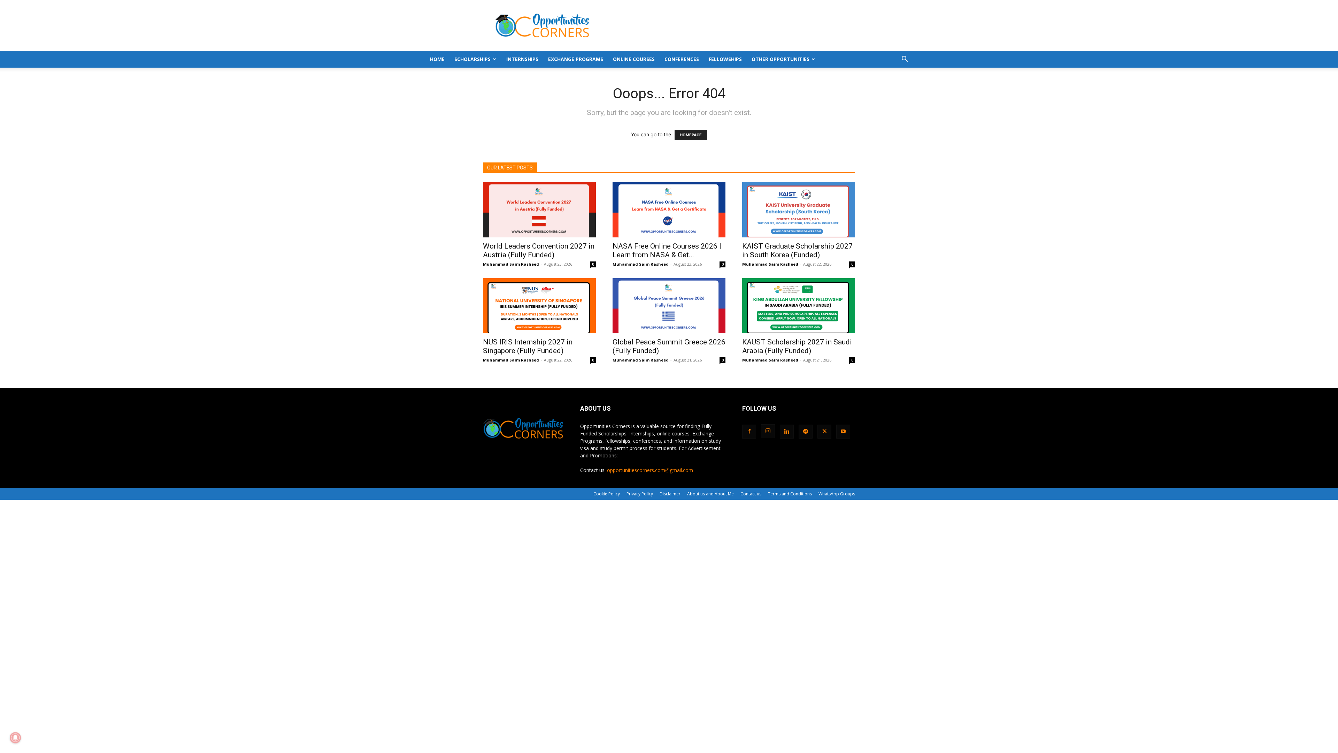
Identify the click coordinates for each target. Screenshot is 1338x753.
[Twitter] (824, 432)
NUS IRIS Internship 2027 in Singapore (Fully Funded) (527, 346)
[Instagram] (768, 431)
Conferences (681, 59)
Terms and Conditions (790, 494)
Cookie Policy (606, 494)
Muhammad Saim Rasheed (511, 264)
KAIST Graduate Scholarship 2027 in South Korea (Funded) (797, 250)
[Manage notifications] (15, 737)
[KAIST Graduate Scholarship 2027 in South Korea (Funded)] (798, 209)
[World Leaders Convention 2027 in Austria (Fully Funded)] (539, 209)
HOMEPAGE (691, 134)
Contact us (750, 494)
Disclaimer (670, 494)
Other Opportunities (780, 59)
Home (437, 59)
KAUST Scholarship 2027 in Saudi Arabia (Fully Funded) (797, 346)
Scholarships (472, 59)
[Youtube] (843, 432)
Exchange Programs (575, 59)
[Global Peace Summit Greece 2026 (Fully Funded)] (669, 306)
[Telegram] (806, 432)
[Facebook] (749, 432)
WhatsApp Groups (836, 494)
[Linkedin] (787, 432)
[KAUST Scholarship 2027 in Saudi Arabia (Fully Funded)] (798, 306)
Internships (522, 59)
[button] (904, 59)
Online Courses (634, 59)
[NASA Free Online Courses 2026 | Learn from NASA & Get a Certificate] (669, 209)
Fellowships (725, 59)
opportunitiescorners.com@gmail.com (650, 470)
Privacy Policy (639, 494)
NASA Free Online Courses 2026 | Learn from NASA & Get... (667, 250)
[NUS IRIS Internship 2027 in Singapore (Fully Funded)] (539, 306)
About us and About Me (710, 494)
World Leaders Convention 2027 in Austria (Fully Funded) (538, 250)
